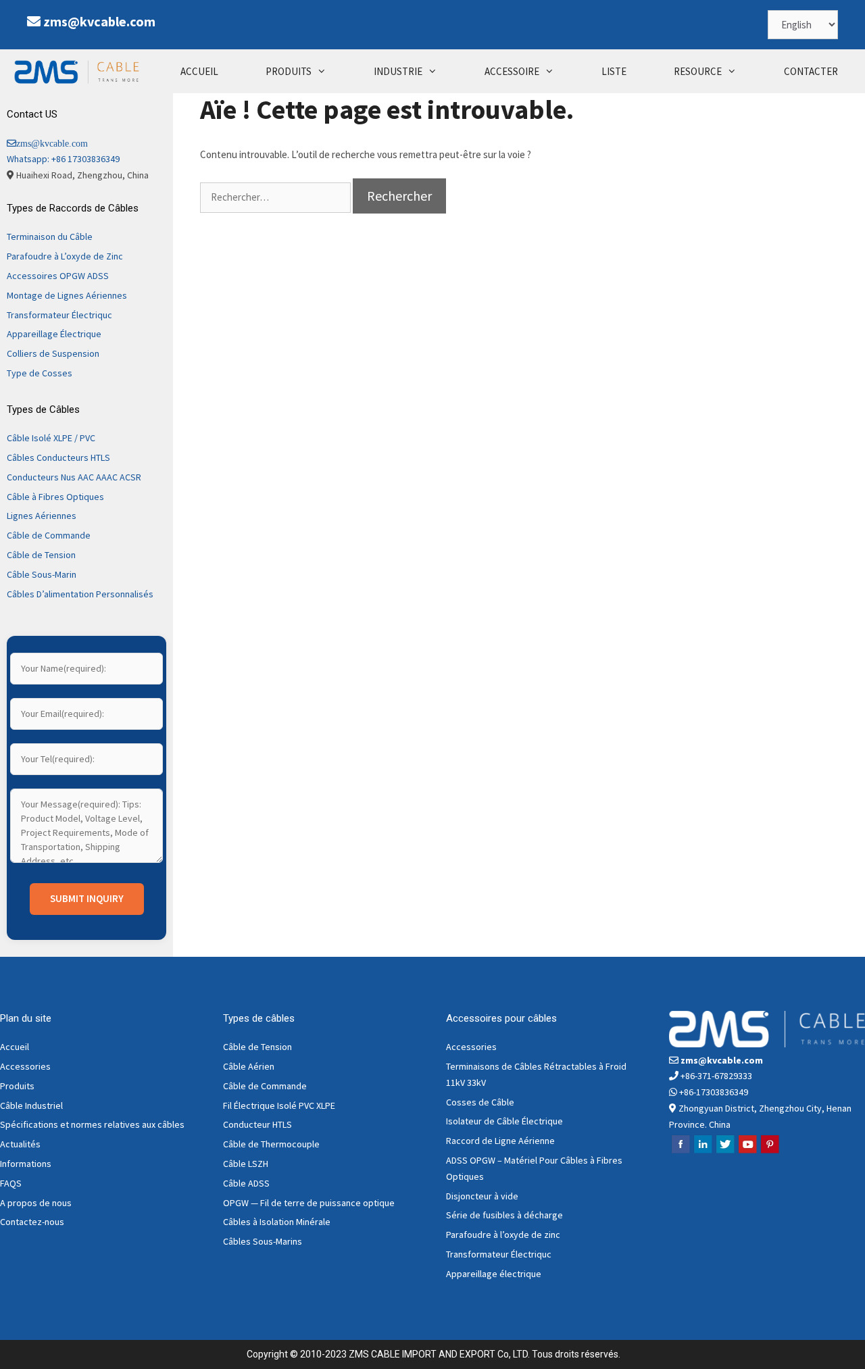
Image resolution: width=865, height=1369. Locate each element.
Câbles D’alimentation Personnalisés (80, 594)
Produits (17, 1086)
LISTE (613, 71)
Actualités (20, 1144)
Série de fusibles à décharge (504, 1215)
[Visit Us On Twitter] (725, 1151)
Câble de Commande (49, 535)
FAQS (11, 1183)
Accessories (25, 1066)
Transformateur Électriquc (59, 315)
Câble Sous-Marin (41, 574)
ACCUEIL (199, 71)
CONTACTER (811, 71)
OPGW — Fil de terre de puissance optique (309, 1203)
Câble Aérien (248, 1066)
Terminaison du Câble (50, 236)
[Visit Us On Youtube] (747, 1151)
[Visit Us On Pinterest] (769, 1151)
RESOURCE (698, 71)
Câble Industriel (31, 1105)
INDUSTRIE (398, 71)
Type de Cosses (39, 373)
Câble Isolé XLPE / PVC (51, 438)
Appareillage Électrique (54, 334)
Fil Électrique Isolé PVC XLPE (279, 1105)
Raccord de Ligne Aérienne (500, 1141)
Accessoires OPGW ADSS (58, 276)
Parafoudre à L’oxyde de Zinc (65, 256)
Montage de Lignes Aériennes (67, 295)
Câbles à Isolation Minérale (276, 1222)
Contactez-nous (32, 1222)
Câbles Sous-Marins (262, 1241)
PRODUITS (289, 71)
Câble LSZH (245, 1164)
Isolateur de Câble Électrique (504, 1121)
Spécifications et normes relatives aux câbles (92, 1124)
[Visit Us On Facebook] (680, 1151)
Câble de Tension (41, 555)
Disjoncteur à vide (482, 1196)
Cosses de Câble (480, 1102)
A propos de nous (36, 1203)
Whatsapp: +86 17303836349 (63, 159)
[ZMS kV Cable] (79, 71)
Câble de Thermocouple (271, 1144)
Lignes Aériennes (41, 515)
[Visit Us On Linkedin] (702, 1151)
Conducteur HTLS (257, 1124)
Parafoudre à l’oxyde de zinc (503, 1234)
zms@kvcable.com (99, 21)
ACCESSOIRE (512, 71)
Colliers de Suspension (53, 353)
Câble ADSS (246, 1183)
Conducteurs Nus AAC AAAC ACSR (74, 477)
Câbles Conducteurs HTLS (58, 457)
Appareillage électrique (493, 1274)
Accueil (14, 1047)
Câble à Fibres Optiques (55, 497)
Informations (25, 1164)
